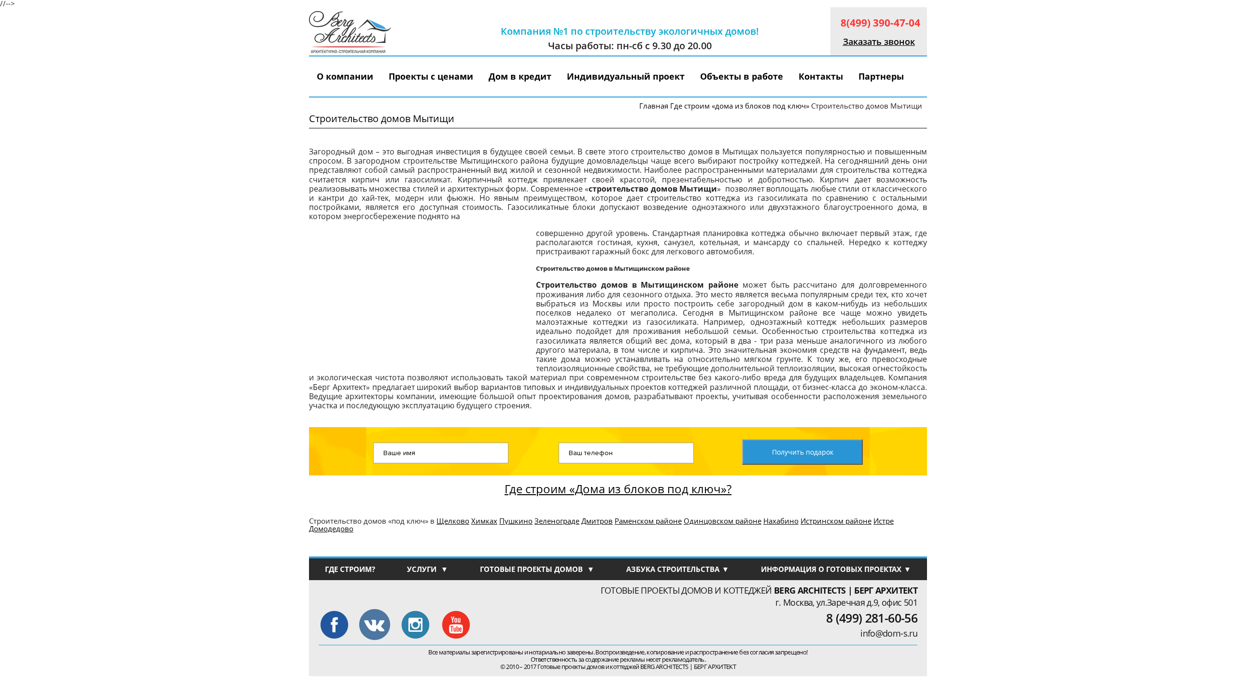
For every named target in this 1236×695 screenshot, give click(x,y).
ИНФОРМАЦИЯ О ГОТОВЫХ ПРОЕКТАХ (836, 569)
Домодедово (331, 528)
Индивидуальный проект (626, 76)
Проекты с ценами (431, 76)
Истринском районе (836, 521)
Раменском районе (648, 521)
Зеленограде (556, 521)
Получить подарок (802, 452)
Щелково (452, 521)
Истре (883, 521)
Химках (484, 521)
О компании (345, 76)
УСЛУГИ (427, 569)
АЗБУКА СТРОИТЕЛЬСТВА (677, 569)
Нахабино (781, 521)
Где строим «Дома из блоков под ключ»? (618, 486)
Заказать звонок (879, 41)
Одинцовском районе (722, 521)
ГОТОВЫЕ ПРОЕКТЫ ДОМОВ (537, 569)
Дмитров (597, 521)
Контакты (821, 76)
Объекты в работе (741, 76)
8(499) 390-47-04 (880, 22)
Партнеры (881, 76)
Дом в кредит (520, 76)
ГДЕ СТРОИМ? (350, 569)
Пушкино (516, 521)
